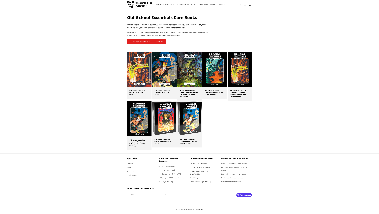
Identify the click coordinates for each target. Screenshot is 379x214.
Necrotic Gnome (185, 209)
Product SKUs (132, 175)
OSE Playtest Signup (166, 182)
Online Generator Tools (167, 170)
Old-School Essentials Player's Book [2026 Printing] (137, 93)
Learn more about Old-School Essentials (146, 42)
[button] (165, 4)
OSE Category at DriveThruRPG (170, 174)
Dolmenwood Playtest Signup (200, 182)
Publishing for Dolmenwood (200, 178)
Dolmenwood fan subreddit (231, 182)
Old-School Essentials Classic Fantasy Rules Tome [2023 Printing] (214, 93)
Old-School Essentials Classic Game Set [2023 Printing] (162, 141)
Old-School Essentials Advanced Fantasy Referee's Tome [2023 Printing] (137, 143)
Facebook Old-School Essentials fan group (234, 168)
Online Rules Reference (167, 166)
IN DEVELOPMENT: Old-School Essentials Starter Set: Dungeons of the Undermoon (189, 93)
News (129, 167)
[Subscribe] (165, 194)
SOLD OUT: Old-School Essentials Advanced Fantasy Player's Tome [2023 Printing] (238, 93)
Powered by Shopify (197, 209)
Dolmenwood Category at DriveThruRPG (199, 172)
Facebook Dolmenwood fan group (233, 174)
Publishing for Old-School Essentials (172, 178)
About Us (130, 171)
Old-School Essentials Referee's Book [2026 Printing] (162, 93)
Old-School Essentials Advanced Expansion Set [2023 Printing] (188, 141)
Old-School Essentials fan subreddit (234, 178)
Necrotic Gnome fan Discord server (234, 164)
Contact (130, 164)
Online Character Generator (200, 167)
